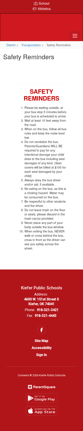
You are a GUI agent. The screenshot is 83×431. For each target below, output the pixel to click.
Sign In (41, 355)
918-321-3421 (48, 310)
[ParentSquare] (41, 387)
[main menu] (75, 35)
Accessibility (42, 348)
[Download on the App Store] (41, 411)
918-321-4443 (45, 316)
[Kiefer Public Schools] (41, 24)
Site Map (41, 341)
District (11, 45)
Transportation (31, 45)
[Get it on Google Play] (41, 398)
